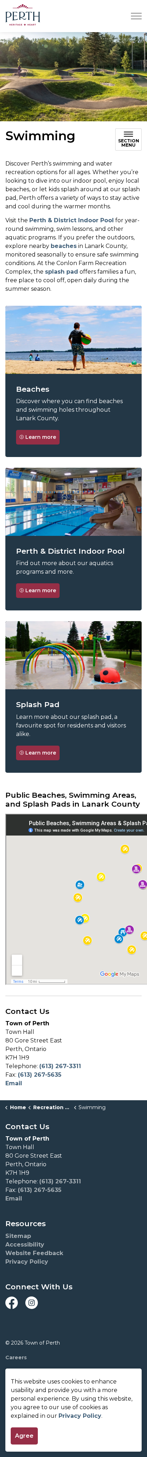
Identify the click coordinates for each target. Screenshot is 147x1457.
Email (13, 1083)
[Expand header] (136, 16)
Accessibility (24, 1244)
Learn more (40, 437)
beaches (64, 246)
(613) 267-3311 (60, 1066)
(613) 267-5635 (39, 1074)
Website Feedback (34, 1253)
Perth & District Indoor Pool (71, 220)
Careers (16, 1357)
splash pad (61, 271)
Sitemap (18, 1236)
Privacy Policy (80, 1415)
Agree (24, 1435)
